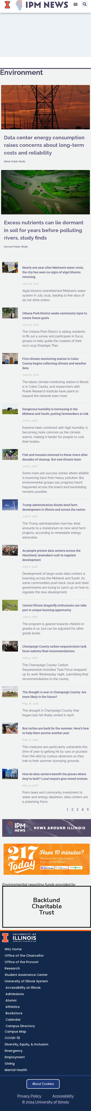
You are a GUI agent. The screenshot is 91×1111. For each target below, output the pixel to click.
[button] (85, 4)
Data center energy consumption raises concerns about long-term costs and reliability (44, 145)
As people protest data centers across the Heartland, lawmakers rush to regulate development (51, 555)
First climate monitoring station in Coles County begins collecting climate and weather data (54, 363)
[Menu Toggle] (75, 4)
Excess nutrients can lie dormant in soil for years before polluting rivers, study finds (43, 230)
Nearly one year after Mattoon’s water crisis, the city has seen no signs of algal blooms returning (53, 272)
